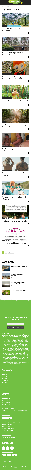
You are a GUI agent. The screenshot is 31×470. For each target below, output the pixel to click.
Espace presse (8, 437)
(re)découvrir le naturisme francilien (15, 221)
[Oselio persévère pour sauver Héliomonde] (15, 44)
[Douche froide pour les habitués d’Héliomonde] (15, 140)
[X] (12, 448)
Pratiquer (4, 122)
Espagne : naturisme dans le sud (19, 266)
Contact (4, 459)
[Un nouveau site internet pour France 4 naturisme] (15, 164)
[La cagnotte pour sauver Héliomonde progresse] (15, 92)
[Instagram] (7, 448)
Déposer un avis (6, 461)
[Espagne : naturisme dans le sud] (6, 268)
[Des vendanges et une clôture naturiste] (6, 293)
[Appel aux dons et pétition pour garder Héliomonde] (15, 116)
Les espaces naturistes (6, 74)
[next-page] (12, 252)
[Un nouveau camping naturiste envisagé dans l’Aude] (6, 284)
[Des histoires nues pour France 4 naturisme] (15, 188)
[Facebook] (3, 448)
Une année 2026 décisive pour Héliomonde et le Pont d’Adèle (13, 78)
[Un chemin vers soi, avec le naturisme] (6, 276)
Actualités (4, 26)
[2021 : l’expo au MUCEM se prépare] (15, 234)
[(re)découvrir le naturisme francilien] (15, 212)
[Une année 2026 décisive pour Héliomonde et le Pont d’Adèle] (15, 68)
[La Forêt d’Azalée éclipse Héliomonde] (15, 20)
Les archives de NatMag (7, 218)
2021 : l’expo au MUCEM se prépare (14, 243)
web (15, 467)
